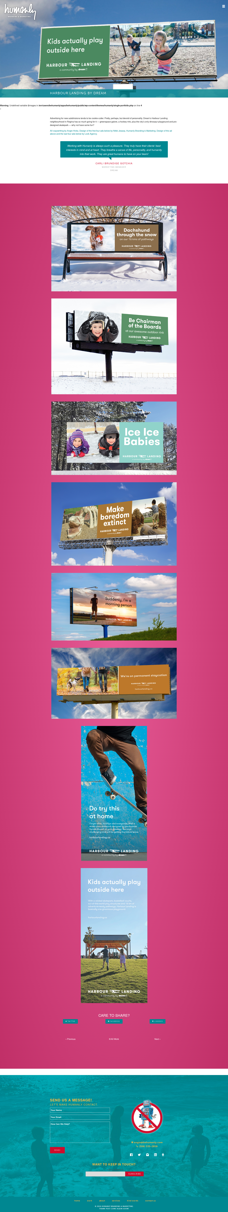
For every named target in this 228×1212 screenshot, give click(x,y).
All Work (114, 1038)
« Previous (70, 1038)
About (102, 1201)
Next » (158, 1038)
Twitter (71, 1021)
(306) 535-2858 (148, 1146)
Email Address (115, 1170)
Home (77, 1201)
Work (89, 1201)
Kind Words (132, 1201)
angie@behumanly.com (148, 1142)
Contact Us (150, 1201)
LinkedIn (158, 1021)
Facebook (114, 1021)
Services (116, 1201)
